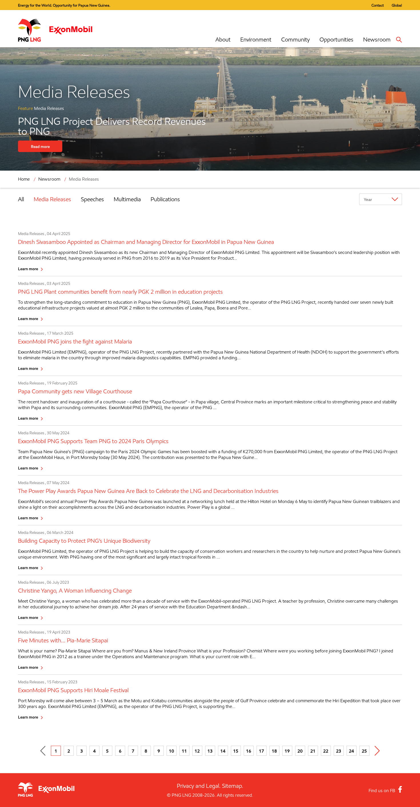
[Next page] (377, 751)
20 (300, 751)
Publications (165, 199)
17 (261, 751)
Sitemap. (232, 785)
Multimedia (127, 199)
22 (325, 751)
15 (235, 751)
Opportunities (336, 39)
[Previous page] (43, 751)
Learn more (28, 268)
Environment (255, 39)
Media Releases (52, 199)
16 (248, 751)
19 (287, 751)
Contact (377, 5)
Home (24, 179)
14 (222, 751)
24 (351, 751)
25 (364, 751)
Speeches (92, 199)
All (21, 199)
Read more (40, 146)
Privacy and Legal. (199, 785)
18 (274, 751)
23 (338, 751)
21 (312, 751)
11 (184, 751)
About (223, 39)
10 (171, 751)
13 (210, 751)
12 (197, 751)
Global (397, 5)
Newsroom (377, 39)
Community (295, 39)
